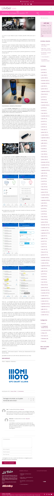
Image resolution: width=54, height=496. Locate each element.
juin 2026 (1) (44, 69)
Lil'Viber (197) (44, 333)
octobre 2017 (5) (44, 230)
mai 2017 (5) (44, 244)
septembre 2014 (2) (45, 303)
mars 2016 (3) (44, 282)
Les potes (4, 495)
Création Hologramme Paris (20, 495)
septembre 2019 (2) (45, 170)
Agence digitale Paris (10, 495)
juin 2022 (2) (44, 107)
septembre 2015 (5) (45, 298)
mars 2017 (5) (44, 249)
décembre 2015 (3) (45, 290)
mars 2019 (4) (44, 186)
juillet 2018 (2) (44, 205)
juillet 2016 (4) (44, 271)
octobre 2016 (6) (44, 263)
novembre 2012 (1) (45, 312)
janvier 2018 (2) (44, 222)
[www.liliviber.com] (10, 282)
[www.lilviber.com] (10, 137)
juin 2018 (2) (44, 208)
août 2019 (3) (44, 173)
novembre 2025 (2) (45, 83)
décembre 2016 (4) (45, 257)
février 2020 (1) (44, 156)
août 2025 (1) (44, 86)
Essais (12, 391)
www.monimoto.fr (6, 358)
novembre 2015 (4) (45, 293)
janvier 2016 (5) (44, 287)
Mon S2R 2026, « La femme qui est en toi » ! (26, 481)
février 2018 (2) (44, 219)
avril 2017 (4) (44, 246)
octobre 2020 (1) (44, 135)
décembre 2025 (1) (45, 80)
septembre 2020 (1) (45, 137)
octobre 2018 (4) (44, 197)
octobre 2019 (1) (44, 167)
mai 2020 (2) (44, 148)
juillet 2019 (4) (44, 175)
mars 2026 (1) (44, 75)
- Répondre (22, 409)
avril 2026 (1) (44, 72)
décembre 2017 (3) (45, 224)
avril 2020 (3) (44, 151)
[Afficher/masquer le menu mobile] (51, 8)
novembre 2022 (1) (45, 105)
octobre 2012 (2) (44, 314)
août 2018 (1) (44, 203)
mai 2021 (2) (44, 124)
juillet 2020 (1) (44, 143)
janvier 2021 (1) (44, 132)
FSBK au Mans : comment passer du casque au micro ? (26, 478)
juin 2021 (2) (44, 121)
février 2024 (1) (44, 94)
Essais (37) (43, 323)
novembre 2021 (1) (45, 116)
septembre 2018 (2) (45, 200)
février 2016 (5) (44, 284)
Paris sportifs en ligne (30, 495)
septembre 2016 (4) (45, 265)
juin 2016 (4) (44, 273)
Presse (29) (43, 341)
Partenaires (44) (44, 338)
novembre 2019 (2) (45, 165)
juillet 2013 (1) (44, 309)
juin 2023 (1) (44, 97)
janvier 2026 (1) (44, 77)
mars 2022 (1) (44, 113)
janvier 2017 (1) (44, 254)
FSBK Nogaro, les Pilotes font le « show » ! (25, 474)
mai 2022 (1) (44, 110)
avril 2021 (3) (44, 126)
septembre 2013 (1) (45, 306)
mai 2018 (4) (44, 211)
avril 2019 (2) (44, 184)
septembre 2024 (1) (45, 91)
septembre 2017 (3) (45, 233)
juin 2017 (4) (44, 241)
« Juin (42, 36)
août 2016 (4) (44, 268)
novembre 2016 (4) (45, 260)
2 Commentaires (21, 391)
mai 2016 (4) (44, 276)
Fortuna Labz (37, 495)
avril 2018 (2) (44, 214)
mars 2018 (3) (44, 216)
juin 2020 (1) (44, 146)
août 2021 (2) (44, 118)
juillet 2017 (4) (44, 238)
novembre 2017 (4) (45, 227)
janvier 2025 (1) (44, 88)
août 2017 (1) (44, 235)
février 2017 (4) (44, 252)
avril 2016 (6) (44, 279)
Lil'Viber (14, 391)
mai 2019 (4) (44, 181)
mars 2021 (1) (44, 129)
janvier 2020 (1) (44, 159)
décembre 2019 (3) (45, 162)
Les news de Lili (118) (45, 330)
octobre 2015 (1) (44, 295)
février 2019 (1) (44, 189)
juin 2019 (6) (44, 178)
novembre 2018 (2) (45, 194)
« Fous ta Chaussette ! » (45, 56)
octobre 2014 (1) (44, 301)
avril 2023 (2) (44, 99)
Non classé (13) (44, 335)
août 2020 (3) (44, 140)
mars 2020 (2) (44, 154)
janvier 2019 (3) (44, 192)
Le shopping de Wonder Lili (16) (44, 327)
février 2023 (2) (44, 102)
